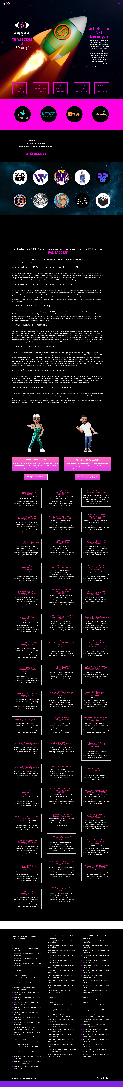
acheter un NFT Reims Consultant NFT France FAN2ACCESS (96, 744)
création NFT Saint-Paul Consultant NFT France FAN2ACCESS (61, 591)
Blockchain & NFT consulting (19, 88)
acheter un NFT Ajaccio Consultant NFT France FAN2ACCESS (27, 593)
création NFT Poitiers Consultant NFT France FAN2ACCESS (61, 542)
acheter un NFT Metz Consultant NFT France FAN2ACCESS (61, 517)
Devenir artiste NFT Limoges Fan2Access (96, 769)
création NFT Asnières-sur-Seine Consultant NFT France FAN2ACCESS (61, 863)
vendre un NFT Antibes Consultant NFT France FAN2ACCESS (96, 593)
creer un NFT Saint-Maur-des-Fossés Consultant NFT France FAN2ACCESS (61, 617)
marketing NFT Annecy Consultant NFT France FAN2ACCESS (61, 492)
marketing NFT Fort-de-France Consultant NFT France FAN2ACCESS (96, 719)
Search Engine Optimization (81, 88)
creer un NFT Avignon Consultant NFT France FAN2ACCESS (27, 567)
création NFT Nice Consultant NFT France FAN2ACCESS (26, 817)
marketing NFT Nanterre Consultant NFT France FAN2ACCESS (96, 542)
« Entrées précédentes (18, 913)
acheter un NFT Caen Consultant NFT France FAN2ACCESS (96, 618)
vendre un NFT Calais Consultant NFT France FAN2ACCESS (61, 567)
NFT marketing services (60, 88)
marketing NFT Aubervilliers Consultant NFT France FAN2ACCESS (96, 567)
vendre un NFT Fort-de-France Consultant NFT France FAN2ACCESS (61, 790)
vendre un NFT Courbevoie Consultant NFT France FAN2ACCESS (27, 695)
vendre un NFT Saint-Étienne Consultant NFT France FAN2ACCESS (27, 893)
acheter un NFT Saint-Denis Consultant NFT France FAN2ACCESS (96, 841)
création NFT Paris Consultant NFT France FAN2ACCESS (61, 766)
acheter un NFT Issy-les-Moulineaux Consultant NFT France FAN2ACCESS (96, 668)
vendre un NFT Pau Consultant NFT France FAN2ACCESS (96, 866)
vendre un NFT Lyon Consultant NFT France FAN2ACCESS (27, 720)
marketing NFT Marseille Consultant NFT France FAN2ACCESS (61, 837)
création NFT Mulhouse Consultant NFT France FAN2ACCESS (61, 888)
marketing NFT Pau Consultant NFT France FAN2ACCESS (96, 491)
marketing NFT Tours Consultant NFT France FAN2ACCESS (27, 618)
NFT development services (41, 88)
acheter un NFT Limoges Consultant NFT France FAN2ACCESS (96, 516)
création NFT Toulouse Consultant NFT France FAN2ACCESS (27, 518)
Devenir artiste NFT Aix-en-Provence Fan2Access (61, 815)
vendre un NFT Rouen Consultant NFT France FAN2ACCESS (27, 792)
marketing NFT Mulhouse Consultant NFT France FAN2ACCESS (27, 842)
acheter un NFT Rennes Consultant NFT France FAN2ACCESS (27, 492)
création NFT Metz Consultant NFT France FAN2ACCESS (27, 744)
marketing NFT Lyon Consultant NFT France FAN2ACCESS (26, 543)
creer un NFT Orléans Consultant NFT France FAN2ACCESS (27, 669)
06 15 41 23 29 (87, 477)
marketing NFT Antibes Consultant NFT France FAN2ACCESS (96, 816)
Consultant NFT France (24, 937)
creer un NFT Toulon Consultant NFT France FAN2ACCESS (96, 791)
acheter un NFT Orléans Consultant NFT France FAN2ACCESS (27, 867)
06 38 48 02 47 (35, 477)
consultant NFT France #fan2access (24, 1078)
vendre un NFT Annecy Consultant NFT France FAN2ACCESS (61, 668)
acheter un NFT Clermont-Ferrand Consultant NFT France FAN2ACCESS (61, 642)
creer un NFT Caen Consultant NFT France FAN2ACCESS (27, 768)
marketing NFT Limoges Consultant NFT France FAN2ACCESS (61, 719)
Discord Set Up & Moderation (102, 88)
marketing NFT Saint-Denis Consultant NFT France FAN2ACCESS (26, 644)
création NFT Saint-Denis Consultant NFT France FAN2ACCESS (96, 642)
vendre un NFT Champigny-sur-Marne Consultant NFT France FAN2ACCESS (61, 693)
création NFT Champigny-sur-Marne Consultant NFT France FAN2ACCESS (96, 693)
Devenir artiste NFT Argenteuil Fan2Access (61, 744)
